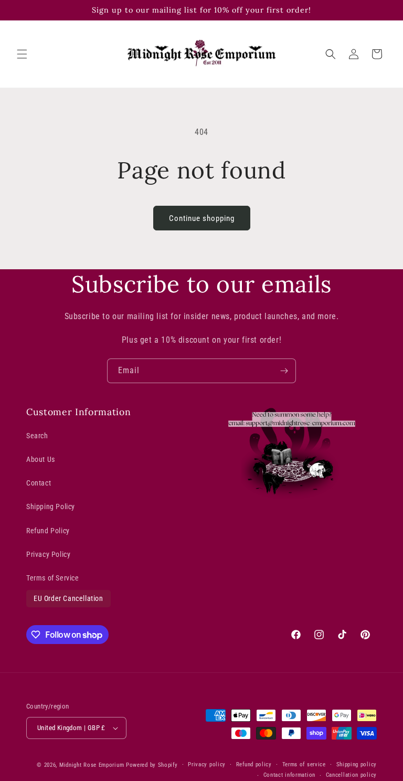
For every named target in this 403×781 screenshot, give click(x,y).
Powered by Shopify (152, 765)
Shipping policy (356, 764)
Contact (38, 483)
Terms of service (304, 764)
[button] (22, 54)
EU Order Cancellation (68, 598)
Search (37, 435)
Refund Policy (48, 530)
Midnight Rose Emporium (91, 765)
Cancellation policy (351, 775)
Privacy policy (207, 764)
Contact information (289, 775)
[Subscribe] (283, 370)
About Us (40, 459)
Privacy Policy (48, 554)
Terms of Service (52, 578)
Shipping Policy (50, 506)
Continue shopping (202, 218)
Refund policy (254, 764)
